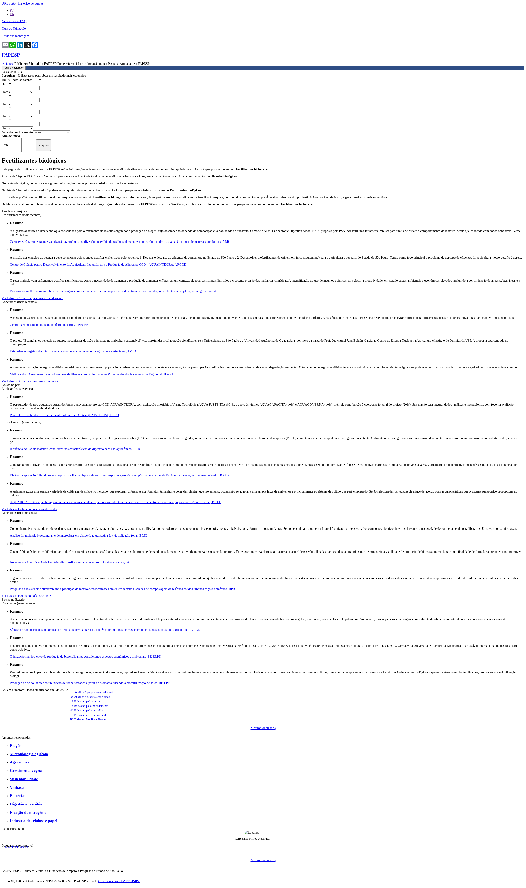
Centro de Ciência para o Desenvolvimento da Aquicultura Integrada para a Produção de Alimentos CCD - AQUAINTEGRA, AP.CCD (98, 264)
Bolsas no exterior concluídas (91, 715)
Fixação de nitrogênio (28, 812)
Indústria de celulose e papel (33, 821)
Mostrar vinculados (263, 728)
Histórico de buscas (30, 3)
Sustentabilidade (24, 779)
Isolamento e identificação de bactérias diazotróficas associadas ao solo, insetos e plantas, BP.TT (72, 562)
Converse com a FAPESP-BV (119, 881)
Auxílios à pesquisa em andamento (94, 692)
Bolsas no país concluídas (89, 710)
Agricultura (20, 762)
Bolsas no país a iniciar (87, 701)
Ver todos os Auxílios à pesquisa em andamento (32, 298)
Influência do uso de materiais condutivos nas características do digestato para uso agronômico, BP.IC (75, 449)
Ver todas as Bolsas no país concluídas (26, 596)
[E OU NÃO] (7, 83)
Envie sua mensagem (15, 36)
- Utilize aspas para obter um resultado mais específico (44, 75)
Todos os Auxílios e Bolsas (90, 719)
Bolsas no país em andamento (91, 706)
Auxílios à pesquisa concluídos (92, 696)
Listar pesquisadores (16, 846)
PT (12, 10)
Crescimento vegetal (26, 770)
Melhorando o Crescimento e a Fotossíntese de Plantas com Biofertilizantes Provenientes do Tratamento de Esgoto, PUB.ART (91, 374)
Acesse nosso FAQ (14, 21)
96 (71, 719)
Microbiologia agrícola (29, 754)
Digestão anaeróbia (26, 804)
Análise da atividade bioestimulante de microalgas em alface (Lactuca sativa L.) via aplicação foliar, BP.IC (78, 535)
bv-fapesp (8, 63)
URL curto (9, 3)
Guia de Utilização (14, 28)
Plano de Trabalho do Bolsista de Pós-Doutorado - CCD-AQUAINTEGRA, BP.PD (64, 415)
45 (71, 710)
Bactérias (17, 795)
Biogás (15, 745)
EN (12, 14)
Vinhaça (17, 787)
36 (71, 696)
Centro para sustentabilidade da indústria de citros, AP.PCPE (49, 324)
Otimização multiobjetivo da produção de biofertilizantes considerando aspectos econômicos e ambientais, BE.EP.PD (85, 656)
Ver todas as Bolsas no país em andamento (29, 509)
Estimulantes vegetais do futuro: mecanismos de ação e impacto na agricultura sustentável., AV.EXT (74, 351)
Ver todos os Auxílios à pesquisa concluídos (30, 381)
